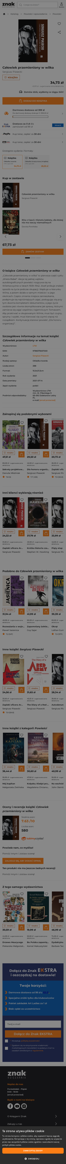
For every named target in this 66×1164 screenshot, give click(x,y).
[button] (33, 1158)
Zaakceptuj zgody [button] (33, 1150)
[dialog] (33, 1145)
